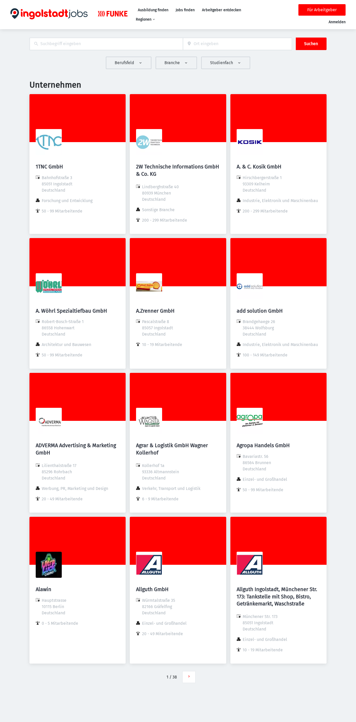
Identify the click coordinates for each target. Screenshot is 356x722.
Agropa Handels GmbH (263, 445)
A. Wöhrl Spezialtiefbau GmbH (71, 311)
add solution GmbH (260, 311)
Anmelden (337, 22)
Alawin (43, 589)
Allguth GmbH (152, 589)
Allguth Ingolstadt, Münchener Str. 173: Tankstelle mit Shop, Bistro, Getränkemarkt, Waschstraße (277, 596)
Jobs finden (185, 10)
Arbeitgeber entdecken (221, 10)
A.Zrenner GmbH (155, 311)
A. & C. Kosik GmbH (259, 166)
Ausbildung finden (153, 10)
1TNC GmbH (49, 166)
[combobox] (106, 44)
